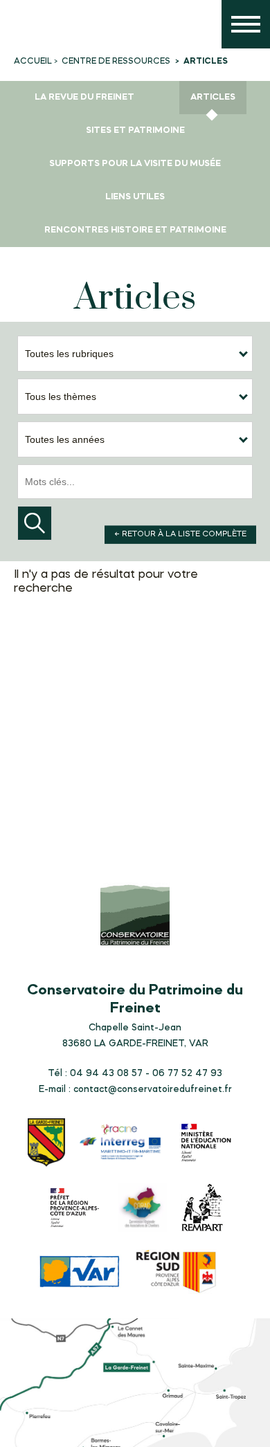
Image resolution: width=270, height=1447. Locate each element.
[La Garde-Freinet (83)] (46, 1144)
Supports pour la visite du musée (135, 163)
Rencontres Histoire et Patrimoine (135, 230)
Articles (212, 97)
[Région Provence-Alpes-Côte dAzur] (176, 1273)
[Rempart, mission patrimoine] (202, 1209)
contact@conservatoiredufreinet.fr (152, 1089)
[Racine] (120, 1143)
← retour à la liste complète (180, 534)
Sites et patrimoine (135, 130)
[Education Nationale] (209, 1144)
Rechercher (34, 523)
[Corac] (142, 1209)
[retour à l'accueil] (27, 27)
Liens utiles (135, 196)
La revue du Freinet (84, 97)
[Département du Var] (79, 1273)
